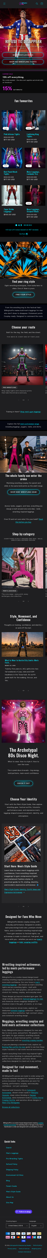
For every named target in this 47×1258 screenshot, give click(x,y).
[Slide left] (18, 400)
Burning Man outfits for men (13, 1047)
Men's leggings (9, 591)
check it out (23, 783)
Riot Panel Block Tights (10, 173)
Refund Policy (11, 1164)
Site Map (9, 1203)
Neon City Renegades (11, 1103)
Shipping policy (36, 1248)
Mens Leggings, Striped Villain (33, 210)
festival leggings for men (33, 999)
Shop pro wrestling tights (23, 62)
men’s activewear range (29, 424)
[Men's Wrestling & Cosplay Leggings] (22, 568)
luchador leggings (18, 1011)
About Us (10, 1197)
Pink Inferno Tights (12, 134)
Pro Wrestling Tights (14, 1159)
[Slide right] (28, 400)
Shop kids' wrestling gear (23, 492)
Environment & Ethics (14, 1175)
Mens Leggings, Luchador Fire (33, 173)
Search (9, 1148)
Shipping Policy (12, 1170)
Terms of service (24, 1248)
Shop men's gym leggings (30, 412)
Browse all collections (11, 1107)
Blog (8, 1181)
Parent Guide (11, 1186)
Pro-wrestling (9, 387)
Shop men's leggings (23, 55)
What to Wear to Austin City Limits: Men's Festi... (22, 661)
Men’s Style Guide (13, 1192)
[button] (4, 3)
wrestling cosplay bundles (32, 1040)
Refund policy (37, 1245)
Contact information (24, 1252)
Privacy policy (12, 1248)
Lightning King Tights (33, 135)
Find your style (23, 295)
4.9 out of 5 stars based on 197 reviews (22, 230)
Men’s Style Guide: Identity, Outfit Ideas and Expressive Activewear (22, 891)
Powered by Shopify (25, 1245)
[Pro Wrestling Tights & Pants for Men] (22, 364)
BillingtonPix (14, 1245)
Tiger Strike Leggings (9, 210)
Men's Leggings (12, 1153)
